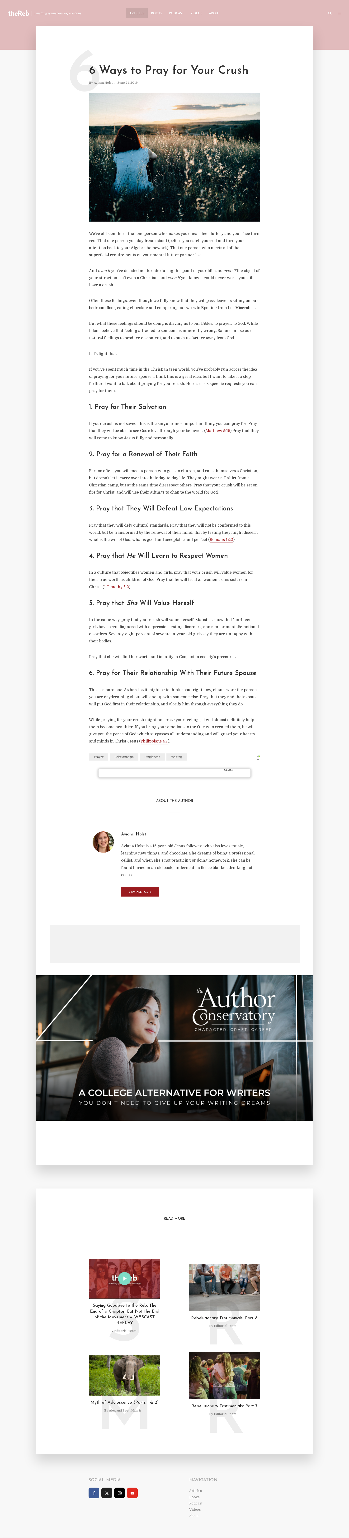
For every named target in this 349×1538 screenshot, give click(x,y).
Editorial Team (125, 1331)
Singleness (152, 757)
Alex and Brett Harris (125, 1410)
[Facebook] (94, 1493)
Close (228, 770)
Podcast (176, 13)
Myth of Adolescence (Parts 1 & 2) (124, 1403)
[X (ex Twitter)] (106, 1493)
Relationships (124, 757)
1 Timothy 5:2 (116, 587)
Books (156, 13)
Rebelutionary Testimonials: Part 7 (224, 1406)
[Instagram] (119, 1493)
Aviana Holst (103, 82)
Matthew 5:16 (218, 431)
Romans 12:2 (221, 540)
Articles (136, 13)
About (214, 13)
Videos (196, 13)
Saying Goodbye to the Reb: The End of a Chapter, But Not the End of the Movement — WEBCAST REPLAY (124, 1314)
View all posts (140, 892)
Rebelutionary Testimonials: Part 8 (224, 1318)
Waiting (176, 757)
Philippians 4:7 (154, 741)
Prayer (99, 757)
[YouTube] (132, 1493)
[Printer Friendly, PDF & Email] (258, 757)
